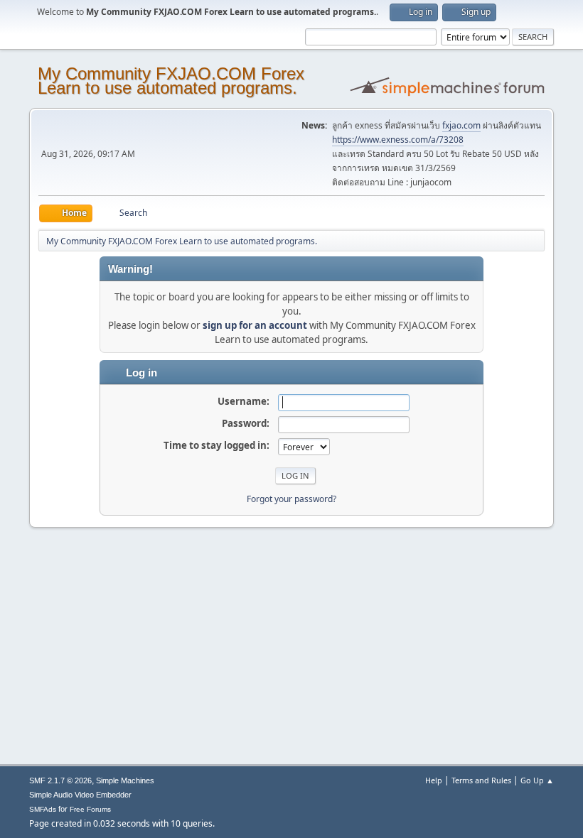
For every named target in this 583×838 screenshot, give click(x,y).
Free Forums (90, 809)
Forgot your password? (291, 499)
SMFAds (42, 809)
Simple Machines (125, 780)
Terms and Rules (481, 780)
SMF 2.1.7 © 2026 (60, 780)
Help (433, 780)
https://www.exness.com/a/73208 (398, 140)
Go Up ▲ (537, 780)
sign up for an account (255, 325)
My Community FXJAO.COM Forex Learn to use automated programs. (171, 80)
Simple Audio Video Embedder (80, 794)
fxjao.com (461, 125)
